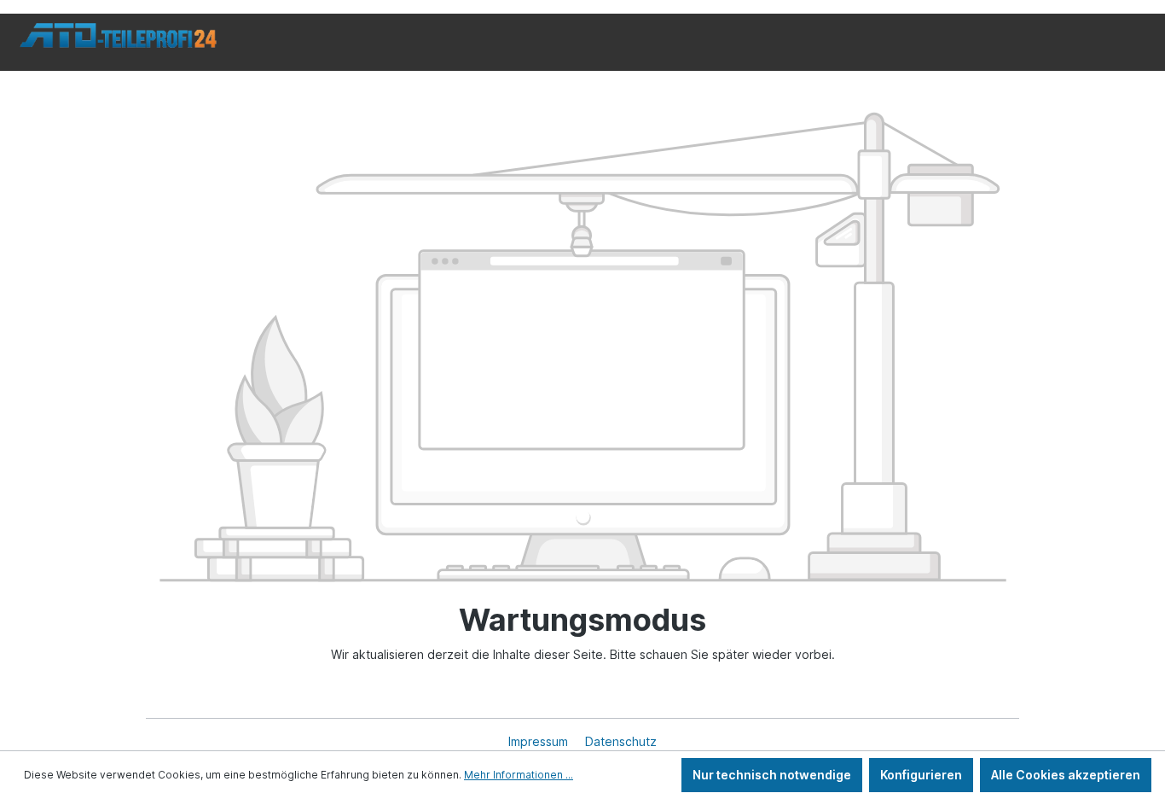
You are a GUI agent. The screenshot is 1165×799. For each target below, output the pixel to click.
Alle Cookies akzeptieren (1065, 774)
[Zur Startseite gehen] (118, 35)
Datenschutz (621, 741)
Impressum (539, 741)
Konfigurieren (921, 774)
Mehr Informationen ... (518, 774)
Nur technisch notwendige (772, 774)
